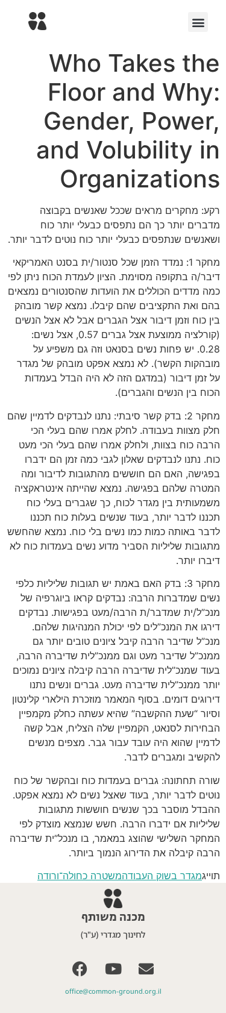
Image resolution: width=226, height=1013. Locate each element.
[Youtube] (113, 969)
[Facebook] (80, 969)
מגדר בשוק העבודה (162, 876)
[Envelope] (146, 969)
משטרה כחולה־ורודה (79, 876)
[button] (198, 22)
